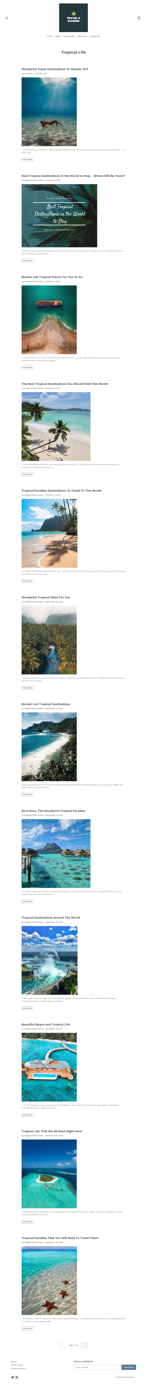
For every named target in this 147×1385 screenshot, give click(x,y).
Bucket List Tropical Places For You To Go (52, 277)
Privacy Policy (17, 1365)
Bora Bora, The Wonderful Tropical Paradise (53, 811)
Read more (27, 159)
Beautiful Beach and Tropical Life (46, 1024)
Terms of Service (18, 1368)
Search (14, 1361)
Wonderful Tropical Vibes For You (46, 597)
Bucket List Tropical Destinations (46, 704)
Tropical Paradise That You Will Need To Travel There (60, 1238)
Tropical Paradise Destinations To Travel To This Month (62, 490)
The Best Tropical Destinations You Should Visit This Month (65, 384)
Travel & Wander (128, 1377)
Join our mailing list (83, 1361)
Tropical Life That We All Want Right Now (52, 1131)
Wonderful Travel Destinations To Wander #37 (55, 69)
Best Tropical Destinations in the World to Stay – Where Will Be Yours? (73, 176)
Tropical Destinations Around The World (51, 917)
